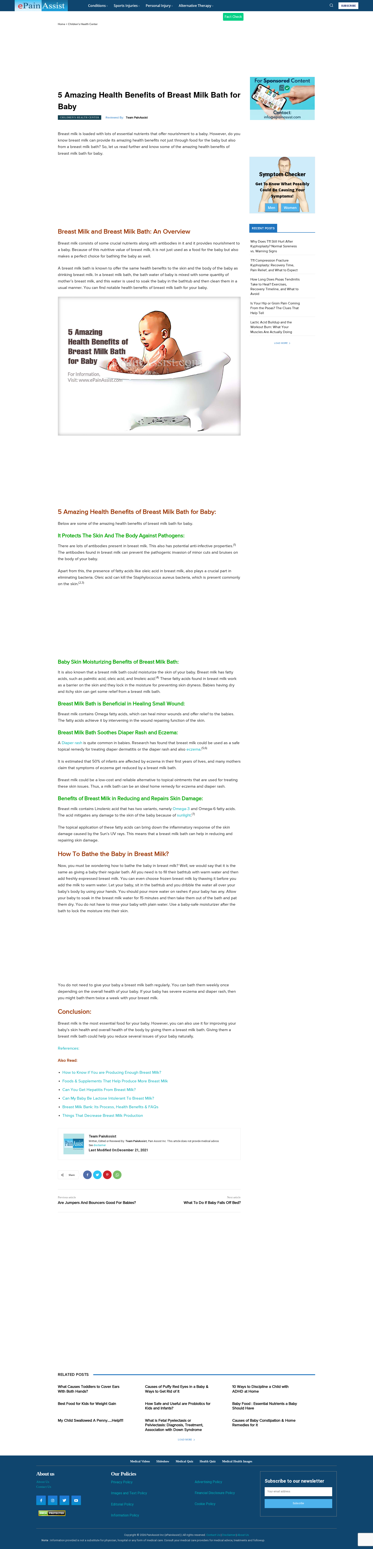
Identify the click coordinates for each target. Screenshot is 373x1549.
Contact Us (43, 1486)
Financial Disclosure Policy (215, 1493)
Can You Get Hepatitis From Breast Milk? (99, 1090)
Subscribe (298, 1503)
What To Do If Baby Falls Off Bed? (212, 1203)
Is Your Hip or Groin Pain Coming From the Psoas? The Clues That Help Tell (275, 308)
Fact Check (233, 17)
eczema (193, 749)
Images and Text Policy (129, 1493)
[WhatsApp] (117, 1174)
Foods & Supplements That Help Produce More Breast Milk (115, 1081)
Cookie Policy (205, 1504)
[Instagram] (52, 1500)
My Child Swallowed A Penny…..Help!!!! (90, 1421)
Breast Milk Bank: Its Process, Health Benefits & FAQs (110, 1107)
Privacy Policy (122, 1482)
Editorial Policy (122, 1504)
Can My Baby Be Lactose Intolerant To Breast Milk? (108, 1098)
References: (68, 1048)
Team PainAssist (137, 117)
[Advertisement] (149, 58)
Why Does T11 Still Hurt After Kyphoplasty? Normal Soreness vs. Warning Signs (273, 246)
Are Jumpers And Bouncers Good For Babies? (97, 1203)
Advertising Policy (208, 1482)
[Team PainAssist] (73, 1144)
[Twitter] (97, 1174)
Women (290, 207)
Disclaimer (228, 1535)
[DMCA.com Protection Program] (50, 1515)
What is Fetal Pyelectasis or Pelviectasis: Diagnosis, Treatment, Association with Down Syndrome (174, 1425)
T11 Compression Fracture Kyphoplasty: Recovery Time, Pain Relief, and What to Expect (274, 265)
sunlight (184, 815)
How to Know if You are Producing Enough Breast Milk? (111, 1073)
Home (61, 24)
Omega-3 (181, 809)
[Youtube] (76, 1500)
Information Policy (125, 1515)
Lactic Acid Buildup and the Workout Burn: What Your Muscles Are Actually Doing (271, 327)
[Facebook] (87, 1174)
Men (271, 207)
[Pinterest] (107, 1174)
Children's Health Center (83, 24)
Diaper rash (72, 743)
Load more (281, 343)
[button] (331, 5)
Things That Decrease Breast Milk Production (102, 1116)
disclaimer (99, 1145)
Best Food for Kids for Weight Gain (87, 1404)
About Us (42, 1482)
